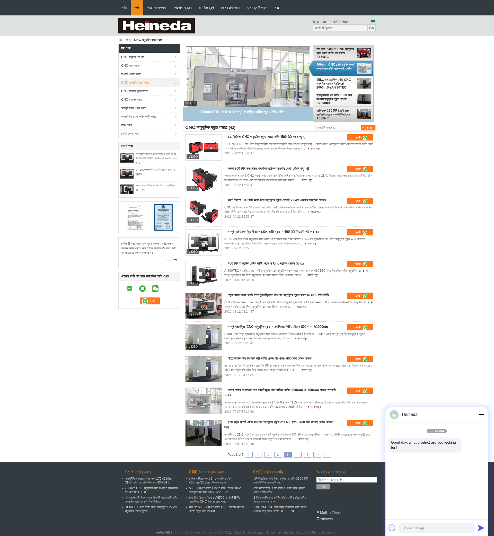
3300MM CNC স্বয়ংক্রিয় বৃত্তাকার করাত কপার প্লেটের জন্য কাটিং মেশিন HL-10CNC (279, 509)
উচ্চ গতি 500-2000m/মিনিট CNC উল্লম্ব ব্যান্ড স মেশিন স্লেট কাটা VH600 (216, 509)
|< (249, 454)
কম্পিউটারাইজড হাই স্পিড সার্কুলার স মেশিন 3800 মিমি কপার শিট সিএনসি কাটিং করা (280, 480)
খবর (277, 7)
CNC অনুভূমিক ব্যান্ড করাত (135, 82)
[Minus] (481, 414)
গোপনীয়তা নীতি (162, 532)
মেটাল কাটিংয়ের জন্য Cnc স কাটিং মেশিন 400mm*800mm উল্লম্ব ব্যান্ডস (210, 480)
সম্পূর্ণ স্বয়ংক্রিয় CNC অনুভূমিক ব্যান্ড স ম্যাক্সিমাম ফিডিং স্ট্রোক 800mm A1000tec (278, 327)
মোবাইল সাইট (326, 519)
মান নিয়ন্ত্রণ (206, 7)
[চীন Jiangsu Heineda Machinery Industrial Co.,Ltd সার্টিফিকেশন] (135, 217)
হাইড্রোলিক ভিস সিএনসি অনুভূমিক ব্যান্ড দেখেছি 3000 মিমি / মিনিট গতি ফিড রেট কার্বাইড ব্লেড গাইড (156, 158)
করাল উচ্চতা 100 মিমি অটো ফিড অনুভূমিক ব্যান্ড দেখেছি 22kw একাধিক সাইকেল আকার (277, 200)
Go (371, 28)
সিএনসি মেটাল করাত (131, 74)
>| (327, 454)
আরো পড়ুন (315, 148)
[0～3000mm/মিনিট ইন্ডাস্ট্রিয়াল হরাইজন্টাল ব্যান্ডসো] (127, 173)
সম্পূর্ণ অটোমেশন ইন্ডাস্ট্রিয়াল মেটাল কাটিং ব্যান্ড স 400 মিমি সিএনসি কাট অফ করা (273, 232)
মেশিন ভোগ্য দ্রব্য (130, 133)
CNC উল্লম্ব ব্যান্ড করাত (134, 91)
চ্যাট (358, 137)
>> (317, 454)
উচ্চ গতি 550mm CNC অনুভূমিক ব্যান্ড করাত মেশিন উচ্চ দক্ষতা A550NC (335, 53)
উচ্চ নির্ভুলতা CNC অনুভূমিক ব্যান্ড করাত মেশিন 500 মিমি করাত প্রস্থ (266, 137)
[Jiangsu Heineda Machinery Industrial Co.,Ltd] (156, 25)
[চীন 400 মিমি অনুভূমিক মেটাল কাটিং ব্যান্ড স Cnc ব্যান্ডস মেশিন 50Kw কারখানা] (203, 274)
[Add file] (392, 527)
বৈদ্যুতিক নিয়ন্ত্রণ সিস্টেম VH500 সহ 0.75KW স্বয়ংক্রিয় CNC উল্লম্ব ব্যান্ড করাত (214, 499)
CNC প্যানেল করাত (131, 99)
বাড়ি (124, 7)
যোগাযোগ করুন (230, 7)
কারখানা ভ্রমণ (183, 7)
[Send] (481, 527)
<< (258, 454)
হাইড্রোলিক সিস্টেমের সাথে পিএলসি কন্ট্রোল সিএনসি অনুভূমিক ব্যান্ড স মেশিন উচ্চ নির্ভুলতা (151, 499)
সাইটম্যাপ (335, 513)
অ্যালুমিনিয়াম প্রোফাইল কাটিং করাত (138, 116)
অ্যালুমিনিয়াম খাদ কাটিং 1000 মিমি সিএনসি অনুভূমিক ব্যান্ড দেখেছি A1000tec (334, 99)
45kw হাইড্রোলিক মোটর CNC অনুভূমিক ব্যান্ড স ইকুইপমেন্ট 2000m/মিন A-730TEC (333, 83)
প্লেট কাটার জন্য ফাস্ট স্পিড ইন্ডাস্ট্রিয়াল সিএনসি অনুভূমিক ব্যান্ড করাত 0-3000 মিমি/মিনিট (278, 295)
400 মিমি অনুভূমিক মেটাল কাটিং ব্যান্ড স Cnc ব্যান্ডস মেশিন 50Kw (266, 263)
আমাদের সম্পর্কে (156, 7)
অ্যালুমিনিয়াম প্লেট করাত (133, 108)
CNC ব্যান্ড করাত (130, 65)
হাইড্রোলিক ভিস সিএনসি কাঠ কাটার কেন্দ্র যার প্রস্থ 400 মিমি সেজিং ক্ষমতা (270, 358)
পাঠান (323, 486)
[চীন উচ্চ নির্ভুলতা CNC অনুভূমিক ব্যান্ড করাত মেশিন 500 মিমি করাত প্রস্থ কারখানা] (203, 147)
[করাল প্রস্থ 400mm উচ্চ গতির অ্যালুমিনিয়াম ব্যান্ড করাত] (127, 189)
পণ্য (137, 7)
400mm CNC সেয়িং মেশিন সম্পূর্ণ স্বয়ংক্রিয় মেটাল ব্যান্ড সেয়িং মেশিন (335, 66)
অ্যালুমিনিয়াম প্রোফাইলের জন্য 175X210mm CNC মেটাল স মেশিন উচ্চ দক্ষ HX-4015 (149, 480)
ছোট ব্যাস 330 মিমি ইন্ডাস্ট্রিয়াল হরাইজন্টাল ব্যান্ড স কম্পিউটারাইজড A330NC (333, 114)
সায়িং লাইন (126, 125)
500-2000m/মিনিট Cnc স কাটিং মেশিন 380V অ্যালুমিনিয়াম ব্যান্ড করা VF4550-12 (215, 490)
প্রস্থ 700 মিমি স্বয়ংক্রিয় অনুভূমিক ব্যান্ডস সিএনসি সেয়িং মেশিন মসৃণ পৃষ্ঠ (268, 168)
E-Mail (321, 513)
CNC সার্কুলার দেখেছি (132, 57)
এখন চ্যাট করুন (257, 8)
